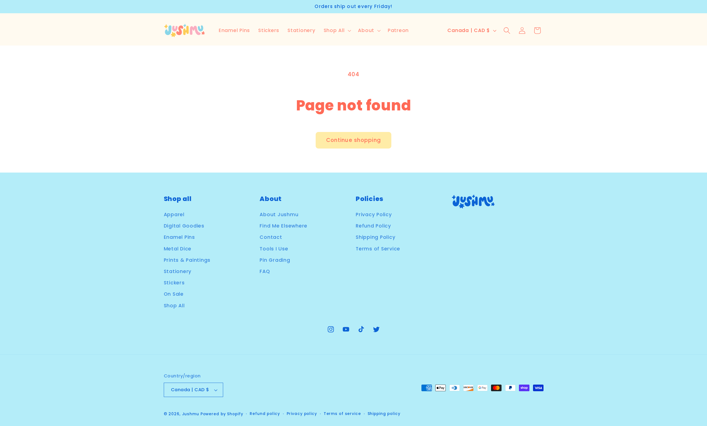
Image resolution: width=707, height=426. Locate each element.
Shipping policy (384, 414)
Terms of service (342, 414)
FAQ (265, 271)
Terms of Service (378, 248)
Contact (271, 237)
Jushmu (190, 414)
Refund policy (265, 414)
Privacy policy (302, 414)
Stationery (178, 271)
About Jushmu (279, 214)
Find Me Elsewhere (283, 226)
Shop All (174, 305)
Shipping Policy (375, 237)
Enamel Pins (179, 237)
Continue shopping (353, 140)
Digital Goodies (184, 226)
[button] (337, 30)
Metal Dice (178, 248)
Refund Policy (373, 226)
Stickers (174, 283)
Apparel (174, 214)
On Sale (174, 294)
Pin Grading (275, 260)
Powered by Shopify (222, 414)
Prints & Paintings (187, 260)
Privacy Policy (374, 214)
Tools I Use (274, 248)
